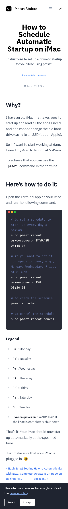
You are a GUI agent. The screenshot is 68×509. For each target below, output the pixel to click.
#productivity (28, 75)
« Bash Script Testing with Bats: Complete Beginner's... (19, 473)
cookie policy (19, 493)
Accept (27, 502)
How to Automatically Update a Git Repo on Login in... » (48, 473)
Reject (11, 502)
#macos (42, 75)
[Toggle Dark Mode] (60, 9)
